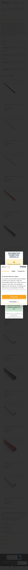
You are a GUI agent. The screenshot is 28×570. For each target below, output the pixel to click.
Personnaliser (13, 301)
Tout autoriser (14, 296)
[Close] (21, 253)
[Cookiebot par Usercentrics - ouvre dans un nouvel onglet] (20, 267)
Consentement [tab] (5, 271)
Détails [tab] (13, 271)
